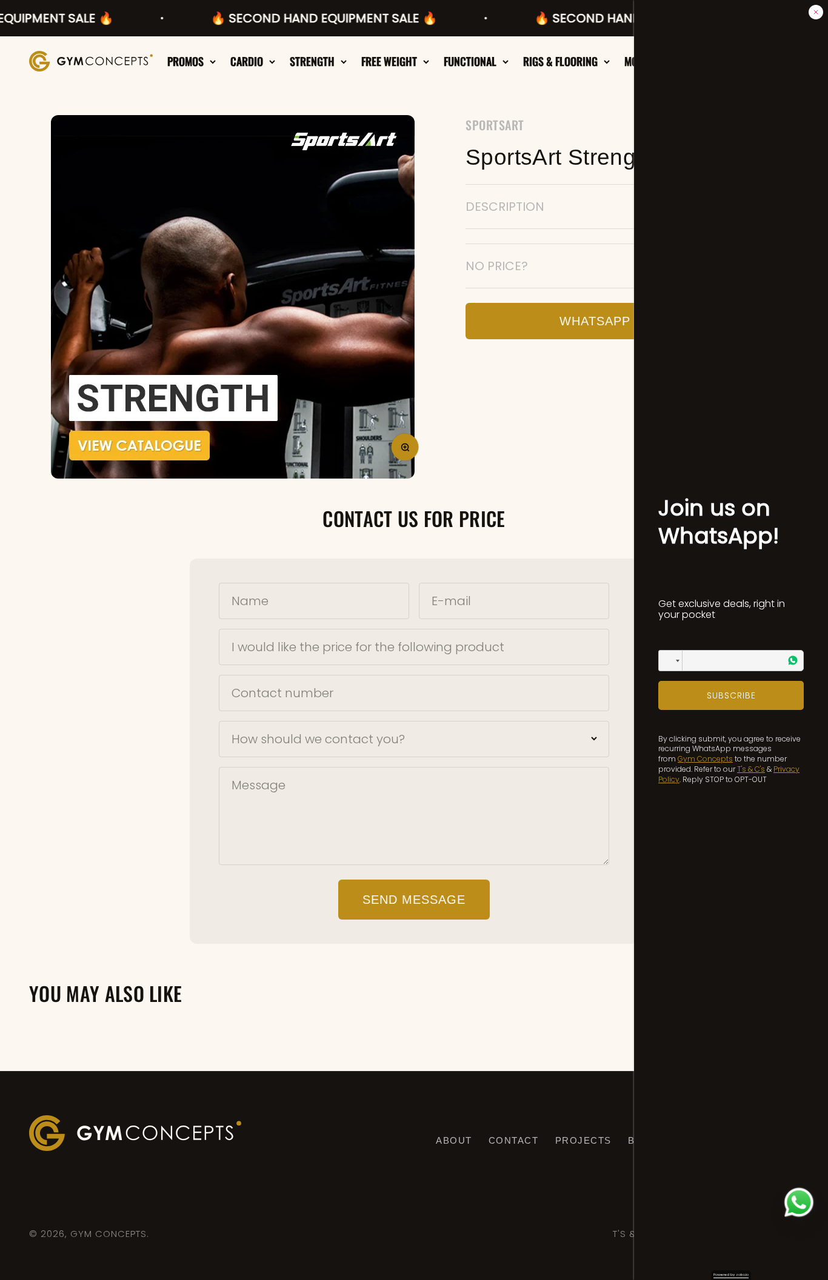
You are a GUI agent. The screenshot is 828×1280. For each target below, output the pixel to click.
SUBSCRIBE (731, 695)
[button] (670, 661)
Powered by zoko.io (731, 1274)
